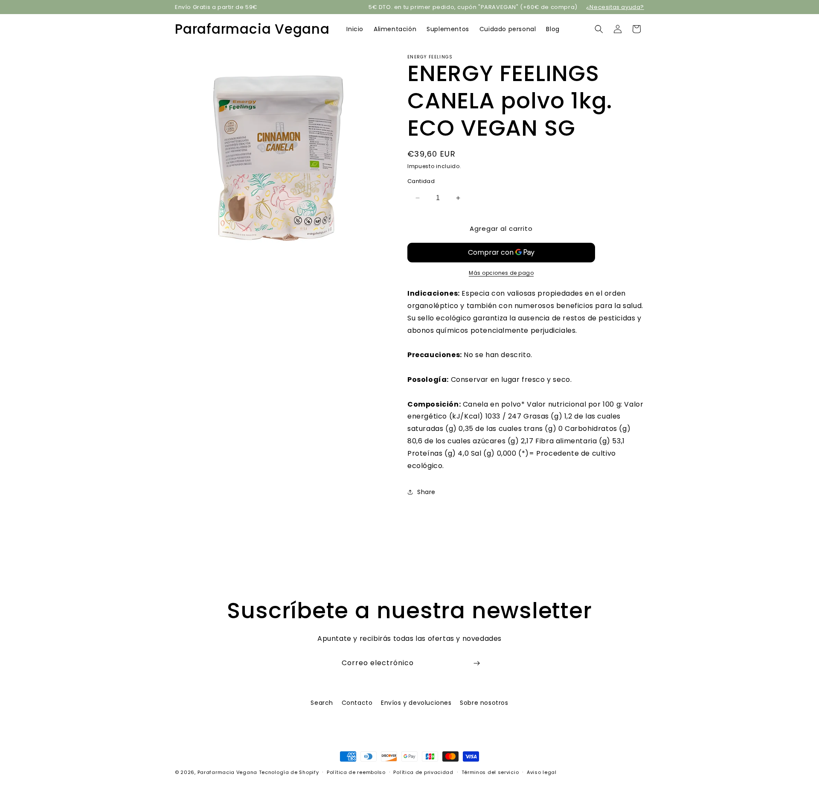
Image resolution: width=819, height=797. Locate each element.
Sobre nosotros (484, 702)
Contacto (357, 702)
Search (322, 702)
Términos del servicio (490, 771)
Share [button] (426, 492)
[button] (599, 29)
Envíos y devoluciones (416, 702)
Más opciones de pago (501, 272)
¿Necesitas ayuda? (615, 7)
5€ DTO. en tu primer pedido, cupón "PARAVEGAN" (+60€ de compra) (473, 7)
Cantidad (421, 181)
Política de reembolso (356, 771)
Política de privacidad (423, 771)
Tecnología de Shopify (289, 772)
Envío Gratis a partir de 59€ (216, 7)
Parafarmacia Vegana (227, 772)
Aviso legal (542, 771)
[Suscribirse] (476, 663)
